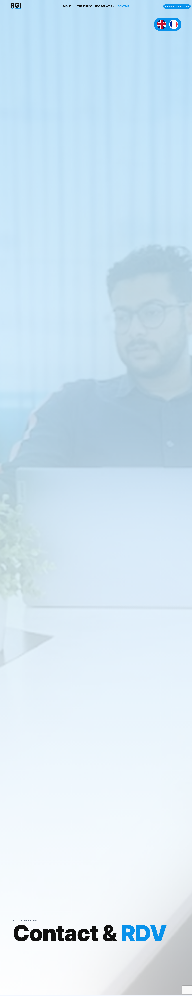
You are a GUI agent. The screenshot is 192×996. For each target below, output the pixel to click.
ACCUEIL (68, 6)
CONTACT (124, 6)
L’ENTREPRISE (84, 6)
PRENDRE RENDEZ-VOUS (177, 6)
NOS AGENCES (103, 6)
